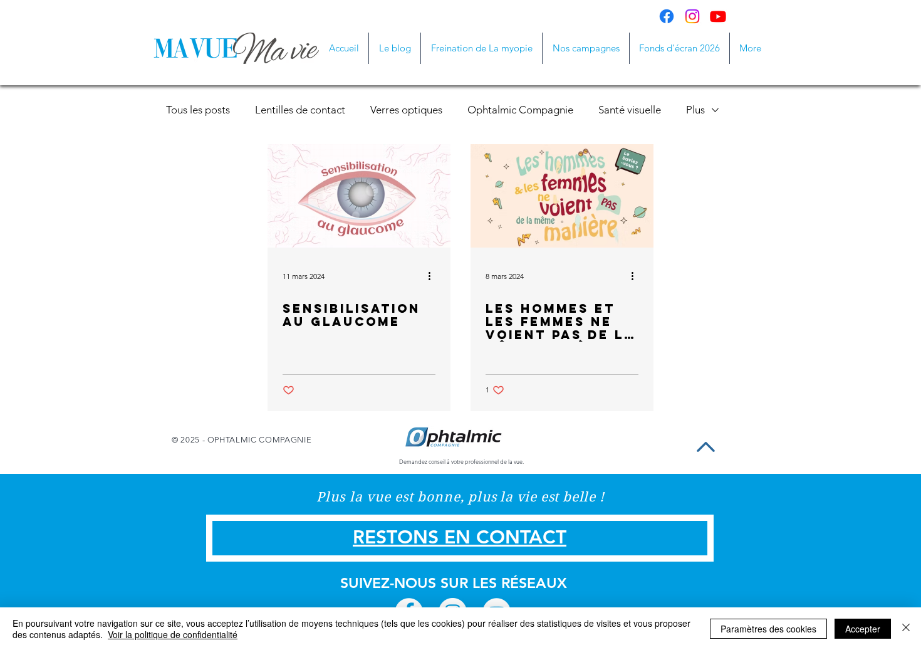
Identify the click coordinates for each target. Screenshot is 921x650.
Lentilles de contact (300, 109)
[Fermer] (905, 628)
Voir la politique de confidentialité (172, 634)
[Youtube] (718, 16)
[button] (586, 48)
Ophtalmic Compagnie (520, 109)
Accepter (862, 628)
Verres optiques (406, 109)
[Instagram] (692, 16)
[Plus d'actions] (433, 275)
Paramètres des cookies (768, 628)
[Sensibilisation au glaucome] (359, 196)
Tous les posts (198, 109)
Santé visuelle (629, 109)
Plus (695, 109)
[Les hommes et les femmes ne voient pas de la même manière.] (562, 196)
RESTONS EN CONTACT (459, 537)
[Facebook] (666, 16)
